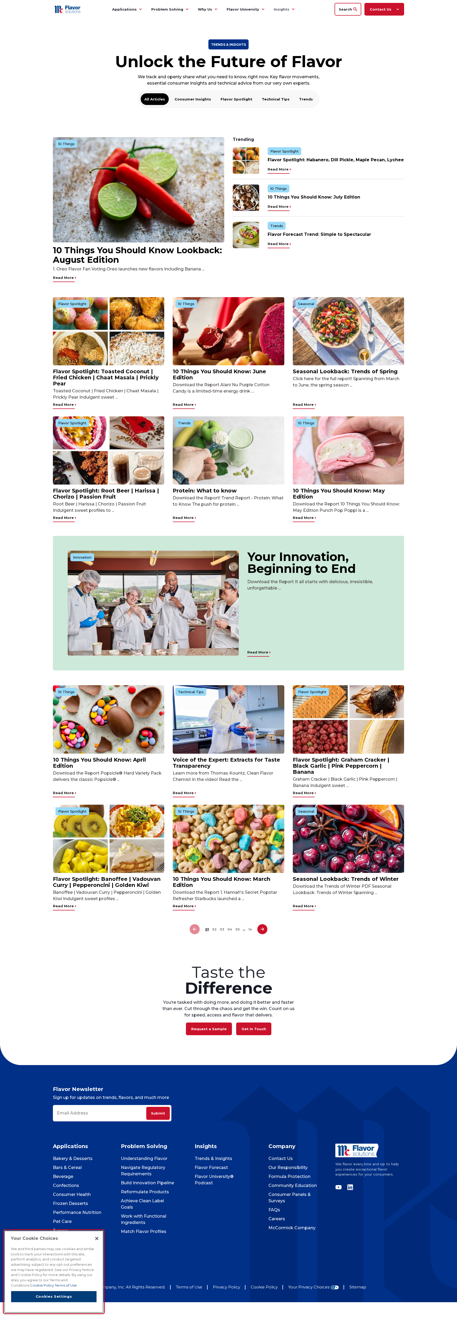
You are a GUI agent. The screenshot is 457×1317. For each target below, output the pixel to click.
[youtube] (339, 1187)
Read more (64, 277)
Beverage (63, 1176)
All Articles (154, 99)
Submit (158, 1113)
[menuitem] (140, 9)
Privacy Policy (226, 1287)
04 (229, 929)
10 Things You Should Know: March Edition (221, 882)
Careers (276, 1218)
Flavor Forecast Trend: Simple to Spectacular (319, 234)
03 (222, 929)
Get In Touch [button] (253, 1029)
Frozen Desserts (70, 1203)
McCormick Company (292, 1227)
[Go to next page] (262, 929)
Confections (66, 1185)
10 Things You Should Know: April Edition (99, 763)
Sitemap (357, 1287)
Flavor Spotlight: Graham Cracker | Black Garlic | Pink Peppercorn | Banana (341, 766)
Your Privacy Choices (309, 1287)
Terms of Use (189, 1287)
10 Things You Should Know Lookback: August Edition (137, 255)
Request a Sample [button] (209, 1029)
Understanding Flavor (144, 1158)
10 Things (66, 144)
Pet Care (62, 1221)
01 (207, 929)
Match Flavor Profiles (143, 1231)
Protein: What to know (205, 490)
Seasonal (306, 304)
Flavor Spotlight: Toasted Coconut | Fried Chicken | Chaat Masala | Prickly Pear (106, 377)
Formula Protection (289, 1176)
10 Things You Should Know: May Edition (339, 493)
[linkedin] (348, 1187)
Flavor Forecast (211, 1167)
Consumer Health (72, 1194)
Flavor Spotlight (236, 99)
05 (237, 929)
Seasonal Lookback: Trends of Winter (346, 879)
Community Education (292, 1185)
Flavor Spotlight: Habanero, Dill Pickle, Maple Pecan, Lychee (336, 159)
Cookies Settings (54, 1296)
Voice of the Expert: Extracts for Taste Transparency (226, 763)
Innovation (82, 557)
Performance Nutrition (77, 1212)
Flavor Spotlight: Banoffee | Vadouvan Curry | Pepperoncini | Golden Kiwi (107, 882)
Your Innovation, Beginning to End (301, 562)
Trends (306, 99)
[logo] (369, 1150)
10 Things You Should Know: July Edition (314, 197)
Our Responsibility (288, 1167)
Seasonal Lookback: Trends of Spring (345, 371)
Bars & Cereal (67, 1167)
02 (214, 929)
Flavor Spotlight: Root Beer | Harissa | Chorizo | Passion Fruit (106, 493)
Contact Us (280, 1158)
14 (250, 929)
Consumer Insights (193, 99)
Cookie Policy (264, 1287)
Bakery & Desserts (73, 1158)
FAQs (274, 1209)
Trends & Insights (213, 1158)
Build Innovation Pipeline (147, 1182)
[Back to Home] (68, 9)
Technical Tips (276, 99)
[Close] (97, 1238)
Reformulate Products (145, 1191)
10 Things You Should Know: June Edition (219, 374)
